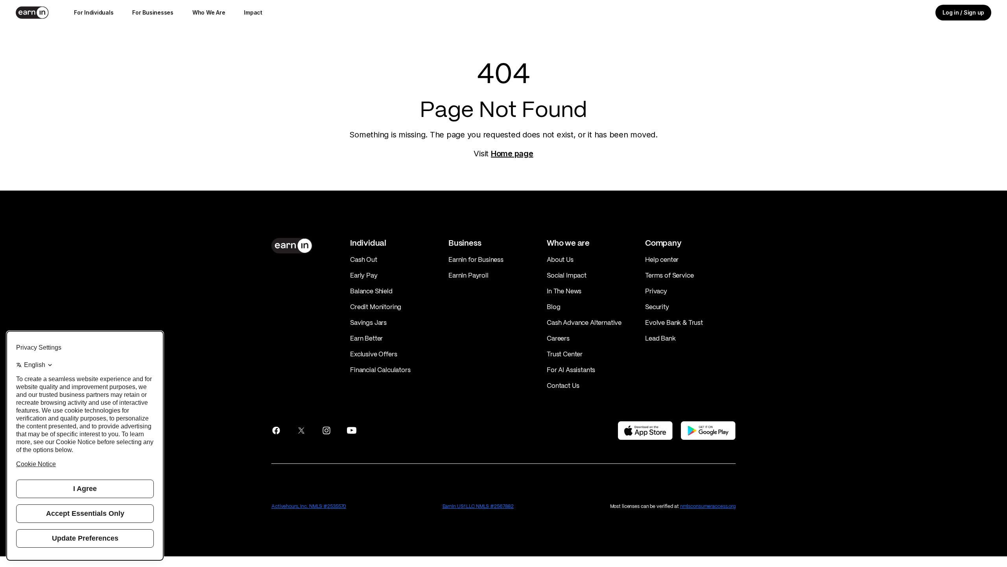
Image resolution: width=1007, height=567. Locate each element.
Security (657, 306)
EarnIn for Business (476, 259)
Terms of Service (669, 275)
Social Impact (566, 275)
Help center (662, 259)
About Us (560, 259)
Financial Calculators (380, 369)
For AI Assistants (571, 369)
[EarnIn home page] (32, 12)
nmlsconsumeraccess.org (708, 506)
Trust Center (565, 354)
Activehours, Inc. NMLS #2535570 (308, 506)
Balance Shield (371, 291)
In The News (564, 291)
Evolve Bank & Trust (674, 322)
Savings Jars (368, 322)
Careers (558, 338)
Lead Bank (660, 338)
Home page (512, 153)
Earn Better (366, 338)
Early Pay (364, 275)
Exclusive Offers (373, 354)
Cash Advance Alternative (584, 322)
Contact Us (563, 385)
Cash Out (363, 259)
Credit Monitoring (375, 306)
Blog (553, 306)
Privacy (656, 291)
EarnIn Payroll (468, 275)
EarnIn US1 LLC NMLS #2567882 (478, 506)
